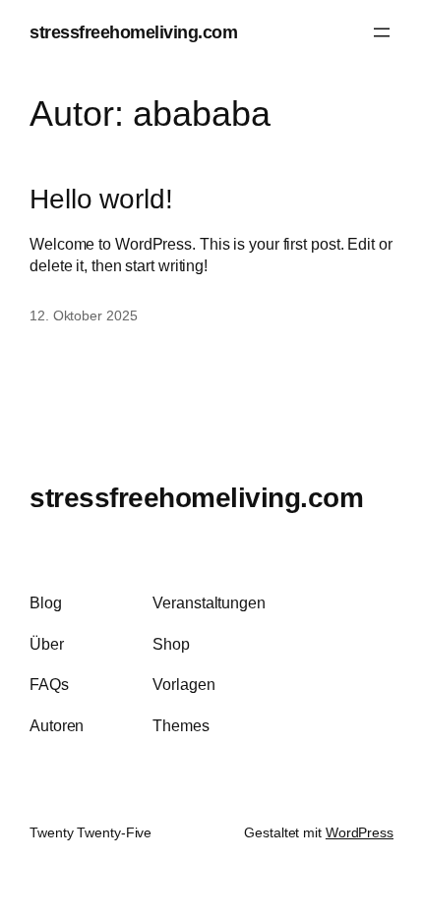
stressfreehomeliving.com (133, 32)
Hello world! (101, 198)
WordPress (359, 832)
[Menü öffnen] (381, 32)
